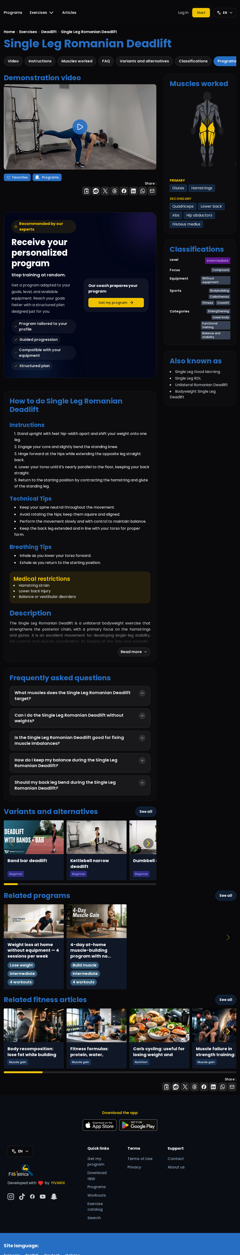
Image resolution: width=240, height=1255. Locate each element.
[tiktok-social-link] (22, 1196)
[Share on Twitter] (105, 191)
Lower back (211, 206)
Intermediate (218, 260)
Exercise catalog (95, 1206)
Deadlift (49, 31)
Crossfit (223, 303)
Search (94, 1218)
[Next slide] (148, 843)
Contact (176, 1158)
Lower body (221, 317)
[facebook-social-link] (32, 1196)
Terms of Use (140, 1158)
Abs (175, 215)
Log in (183, 12)
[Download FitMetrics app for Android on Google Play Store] (138, 1125)
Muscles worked (76, 61)
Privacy (134, 1167)
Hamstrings (201, 188)
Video (13, 61)
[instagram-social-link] (11, 1196)
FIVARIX (58, 1183)
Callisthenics (219, 297)
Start (201, 12)
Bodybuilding (219, 291)
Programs (13, 12)
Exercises (38, 12)
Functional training (210, 325)
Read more (131, 651)
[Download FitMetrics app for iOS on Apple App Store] (99, 1125)
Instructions (40, 61)
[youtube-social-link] (42, 1196)
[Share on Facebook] (124, 191)
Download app (97, 1175)
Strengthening (218, 311)
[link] (203, 127)
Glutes (178, 188)
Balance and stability (211, 335)
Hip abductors (199, 215)
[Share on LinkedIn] (133, 191)
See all (145, 811)
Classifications (193, 61)
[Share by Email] (152, 191)
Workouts (96, 1195)
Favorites (20, 177)
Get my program (95, 1161)
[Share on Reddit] (96, 191)
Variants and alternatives (144, 61)
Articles (69, 12)
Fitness (207, 303)
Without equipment (210, 280)
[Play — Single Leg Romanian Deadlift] (80, 127)
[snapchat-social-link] (54, 1196)
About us (176, 1167)
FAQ (106, 61)
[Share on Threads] (114, 191)
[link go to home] (22, 1170)
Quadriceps (183, 206)
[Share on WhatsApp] (143, 191)
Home (9, 31)
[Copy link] (86, 191)
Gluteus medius (186, 224)
